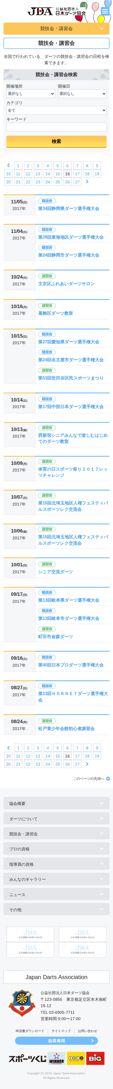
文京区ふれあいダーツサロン (66, 283)
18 (87, 174)
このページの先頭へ (88, 779)
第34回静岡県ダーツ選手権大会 (68, 208)
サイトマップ (61, 1031)
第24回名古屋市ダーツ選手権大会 (71, 359)
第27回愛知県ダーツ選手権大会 (68, 341)
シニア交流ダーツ (55, 571)
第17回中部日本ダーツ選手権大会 (71, 406)
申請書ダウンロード (30, 1031)
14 (47, 174)
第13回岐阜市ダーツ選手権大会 (68, 618)
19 (97, 174)
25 (57, 182)
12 (28, 174)
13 (38, 174)
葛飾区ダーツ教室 (55, 313)
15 (57, 174)
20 (8, 182)
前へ (8, 165)
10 (8, 174)
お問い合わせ (87, 1031)
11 (18, 174)
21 (18, 182)
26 (67, 182)
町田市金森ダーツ (55, 636)
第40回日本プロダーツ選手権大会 (71, 664)
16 (67, 174)
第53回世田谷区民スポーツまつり (71, 377)
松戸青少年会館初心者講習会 (66, 728)
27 (77, 182)
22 (28, 182)
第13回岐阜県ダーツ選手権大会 (68, 600)
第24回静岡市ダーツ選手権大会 (68, 255)
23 (38, 182)
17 (77, 174)
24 (47, 182)
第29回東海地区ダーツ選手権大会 (71, 237)
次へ (87, 182)
